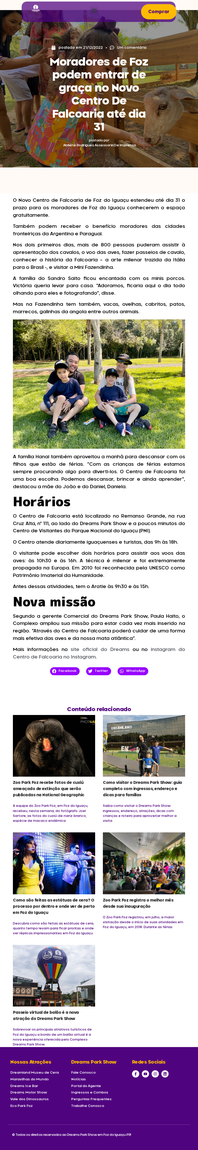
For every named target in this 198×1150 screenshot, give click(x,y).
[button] (94, 10)
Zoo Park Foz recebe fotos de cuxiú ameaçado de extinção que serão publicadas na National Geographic (48, 789)
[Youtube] (145, 1073)
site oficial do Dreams (100, 649)
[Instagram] (155, 1073)
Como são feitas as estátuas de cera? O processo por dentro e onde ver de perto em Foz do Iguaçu (54, 906)
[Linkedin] (165, 1073)
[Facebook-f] (135, 1073)
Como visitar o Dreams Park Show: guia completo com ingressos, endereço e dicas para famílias (142, 789)
